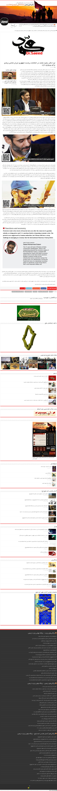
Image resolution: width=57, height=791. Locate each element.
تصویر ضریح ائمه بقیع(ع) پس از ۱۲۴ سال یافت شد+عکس (45, 661)
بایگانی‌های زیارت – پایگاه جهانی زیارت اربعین (41, 633)
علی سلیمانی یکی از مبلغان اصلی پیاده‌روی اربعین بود (46, 723)
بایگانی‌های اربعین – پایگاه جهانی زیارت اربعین (41, 683)
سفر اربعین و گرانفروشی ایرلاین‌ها (41, 394)
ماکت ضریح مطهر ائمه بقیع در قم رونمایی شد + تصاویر (46, 773)
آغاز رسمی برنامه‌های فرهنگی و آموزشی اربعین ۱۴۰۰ (46, 727)
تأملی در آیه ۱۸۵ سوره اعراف (46, 466)
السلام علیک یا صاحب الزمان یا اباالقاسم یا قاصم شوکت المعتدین (44, 670)
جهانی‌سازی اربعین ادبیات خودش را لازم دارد (48, 716)
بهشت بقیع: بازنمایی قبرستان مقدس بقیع (48, 673)
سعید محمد (35, 291)
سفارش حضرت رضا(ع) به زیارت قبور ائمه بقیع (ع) (38, 493)
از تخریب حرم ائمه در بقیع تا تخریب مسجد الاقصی (47, 762)
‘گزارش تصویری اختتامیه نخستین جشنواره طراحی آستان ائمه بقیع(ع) (35, 517)
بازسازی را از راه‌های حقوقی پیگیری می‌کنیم (48, 775)
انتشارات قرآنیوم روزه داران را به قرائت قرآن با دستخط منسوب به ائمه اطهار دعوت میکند (31, 529)
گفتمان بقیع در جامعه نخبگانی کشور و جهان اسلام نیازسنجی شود (44, 769)
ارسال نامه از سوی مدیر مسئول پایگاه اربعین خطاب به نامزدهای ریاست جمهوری (9, 81)
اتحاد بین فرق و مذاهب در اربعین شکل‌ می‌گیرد (47, 702)
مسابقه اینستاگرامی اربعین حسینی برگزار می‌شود (47, 698)
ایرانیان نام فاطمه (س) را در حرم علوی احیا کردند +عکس (45, 645)
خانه (55, 30)
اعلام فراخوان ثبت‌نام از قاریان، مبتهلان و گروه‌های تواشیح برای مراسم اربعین (42, 725)
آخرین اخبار (50, 30)
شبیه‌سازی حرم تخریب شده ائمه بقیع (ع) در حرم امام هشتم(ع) (36, 499)
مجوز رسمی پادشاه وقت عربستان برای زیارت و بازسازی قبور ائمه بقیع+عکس (42, 659)
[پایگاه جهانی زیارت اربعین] (28, 14)
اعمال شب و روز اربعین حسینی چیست (41, 376)
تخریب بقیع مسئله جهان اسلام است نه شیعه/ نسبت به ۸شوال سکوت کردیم (42, 663)
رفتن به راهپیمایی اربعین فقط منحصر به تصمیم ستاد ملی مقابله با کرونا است (42, 652)
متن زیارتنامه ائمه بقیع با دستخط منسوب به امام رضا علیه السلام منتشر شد (42, 679)
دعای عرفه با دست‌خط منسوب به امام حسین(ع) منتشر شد (46, 654)
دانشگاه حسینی (48, 473)
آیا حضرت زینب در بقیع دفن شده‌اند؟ (49, 643)
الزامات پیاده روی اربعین (46, 483)
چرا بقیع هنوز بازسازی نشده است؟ (50, 755)
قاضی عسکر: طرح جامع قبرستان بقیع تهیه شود (48, 771)
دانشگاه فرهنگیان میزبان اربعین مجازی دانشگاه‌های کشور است (44, 711)
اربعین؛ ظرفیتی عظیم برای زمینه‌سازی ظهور (48, 707)
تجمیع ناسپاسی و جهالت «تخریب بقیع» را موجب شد (47, 778)
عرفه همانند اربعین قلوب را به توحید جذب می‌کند (47, 730)
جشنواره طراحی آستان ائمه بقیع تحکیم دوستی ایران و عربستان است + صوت (34, 511)
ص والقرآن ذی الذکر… (43, 552)
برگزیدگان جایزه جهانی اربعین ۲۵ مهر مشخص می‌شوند (46, 721)
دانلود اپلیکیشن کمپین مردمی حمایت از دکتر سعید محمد (45, 284)
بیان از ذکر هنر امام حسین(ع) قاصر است (48, 718)
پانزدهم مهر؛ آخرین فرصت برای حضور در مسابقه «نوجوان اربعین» (36, 382)
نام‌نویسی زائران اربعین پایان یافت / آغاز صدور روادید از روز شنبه (44, 700)
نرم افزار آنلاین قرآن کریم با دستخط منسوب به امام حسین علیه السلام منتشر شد (33, 541)
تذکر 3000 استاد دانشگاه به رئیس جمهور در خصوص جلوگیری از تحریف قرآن (33, 535)
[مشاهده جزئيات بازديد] (28, 787)
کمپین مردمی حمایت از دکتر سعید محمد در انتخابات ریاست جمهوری (43, 281)
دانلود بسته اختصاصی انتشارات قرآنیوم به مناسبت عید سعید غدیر (44, 638)
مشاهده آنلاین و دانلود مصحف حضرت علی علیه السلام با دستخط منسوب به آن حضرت (41, 675)
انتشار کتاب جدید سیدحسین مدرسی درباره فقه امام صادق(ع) (36, 505)
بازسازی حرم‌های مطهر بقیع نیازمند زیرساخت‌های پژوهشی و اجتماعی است (43, 780)
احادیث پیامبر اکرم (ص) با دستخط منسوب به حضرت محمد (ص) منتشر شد (37, 584)
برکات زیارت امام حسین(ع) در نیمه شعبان (28, 319)
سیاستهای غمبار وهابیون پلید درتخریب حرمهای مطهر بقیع (46, 757)
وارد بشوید (32, 298)
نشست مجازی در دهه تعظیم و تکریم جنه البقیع (47, 752)
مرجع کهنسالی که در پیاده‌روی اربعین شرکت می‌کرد (47, 636)
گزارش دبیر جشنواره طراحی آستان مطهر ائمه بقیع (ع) (46, 748)
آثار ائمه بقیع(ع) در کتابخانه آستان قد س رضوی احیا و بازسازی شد (35, 579)
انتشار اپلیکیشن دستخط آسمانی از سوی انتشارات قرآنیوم (37, 562)
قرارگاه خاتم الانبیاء (28, 291)
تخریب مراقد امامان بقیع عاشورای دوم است (48, 766)
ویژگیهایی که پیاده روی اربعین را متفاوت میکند (42, 478)
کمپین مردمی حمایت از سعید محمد (17, 291)
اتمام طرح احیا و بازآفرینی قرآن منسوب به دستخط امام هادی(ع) (36, 547)
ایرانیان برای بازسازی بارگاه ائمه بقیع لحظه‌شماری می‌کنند (46, 759)
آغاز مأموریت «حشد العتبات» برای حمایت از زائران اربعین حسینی (36, 400)
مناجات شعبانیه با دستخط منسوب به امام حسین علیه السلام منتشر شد (35, 568)
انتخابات (51, 291)
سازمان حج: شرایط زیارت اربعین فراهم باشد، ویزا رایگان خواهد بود (44, 714)
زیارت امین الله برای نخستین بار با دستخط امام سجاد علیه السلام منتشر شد (42, 677)
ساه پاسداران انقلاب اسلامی (43, 291)
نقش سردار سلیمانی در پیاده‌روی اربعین (49, 666)
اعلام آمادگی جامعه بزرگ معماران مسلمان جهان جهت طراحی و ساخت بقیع (43, 750)
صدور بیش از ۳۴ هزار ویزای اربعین (41, 388)
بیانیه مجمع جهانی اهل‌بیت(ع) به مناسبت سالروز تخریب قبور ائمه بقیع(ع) (43, 764)
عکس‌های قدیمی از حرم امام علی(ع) (49, 650)
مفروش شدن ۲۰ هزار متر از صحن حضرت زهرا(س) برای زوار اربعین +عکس (42, 647)
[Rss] (29, 786)
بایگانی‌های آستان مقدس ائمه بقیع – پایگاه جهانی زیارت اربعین (36, 734)
